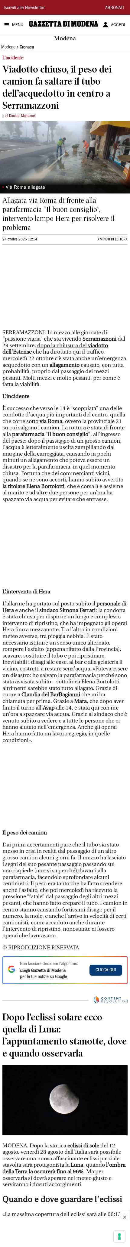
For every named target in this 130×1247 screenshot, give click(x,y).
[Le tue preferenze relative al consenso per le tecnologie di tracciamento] (119, 1236)
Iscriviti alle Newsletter (24, 8)
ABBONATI (114, 8)
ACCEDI (118, 25)
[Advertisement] (47, 289)
